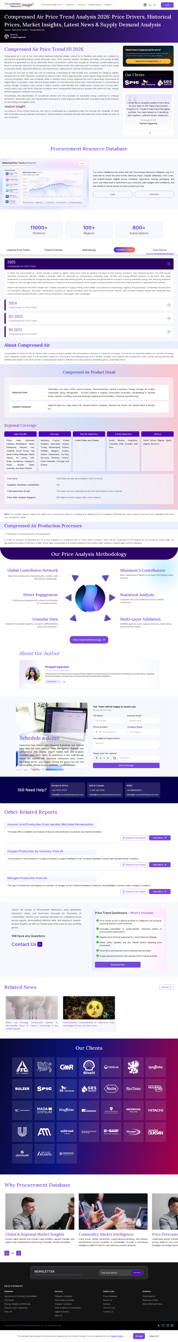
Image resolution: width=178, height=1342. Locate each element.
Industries (70, 5)
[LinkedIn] (145, 5)
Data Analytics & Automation (68, 1308)
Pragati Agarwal (18, 37)
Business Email (134, 715)
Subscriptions (149, 1296)
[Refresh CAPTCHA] (114, 758)
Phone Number (100, 727)
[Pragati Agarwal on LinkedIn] (64, 682)
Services (81, 5)
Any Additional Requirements (106, 738)
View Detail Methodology (87, 639)
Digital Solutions (62, 1311)
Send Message (126, 765)
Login (167, 5)
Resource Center (20, 30)
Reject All (153, 1336)
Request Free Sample (136, 838)
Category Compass (63, 1296)
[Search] (154, 5)
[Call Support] (150, 5)
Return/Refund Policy (152, 1304)
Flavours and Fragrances (16, 1308)
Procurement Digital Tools (51, 5)
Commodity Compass (64, 1300)
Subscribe (154, 194)
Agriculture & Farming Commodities (20, 1296)
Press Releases (110, 1296)
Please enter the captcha (105, 753)
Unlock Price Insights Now (146, 61)
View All (165, 987)
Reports (108, 5)
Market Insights (95, 5)
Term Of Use (109, 1308)
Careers (106, 1304)
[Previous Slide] (6, 1253)
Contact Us (24, 944)
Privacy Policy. (116, 1336)
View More (158, 838)
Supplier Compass (63, 1304)
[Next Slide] (18, 1253)
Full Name (98, 715)
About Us (107, 1300)
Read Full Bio (51, 681)
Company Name (134, 727)
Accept (139, 1336)
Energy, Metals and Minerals (17, 1304)
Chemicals (9, 1300)
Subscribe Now (118, 964)
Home (7, 30)
